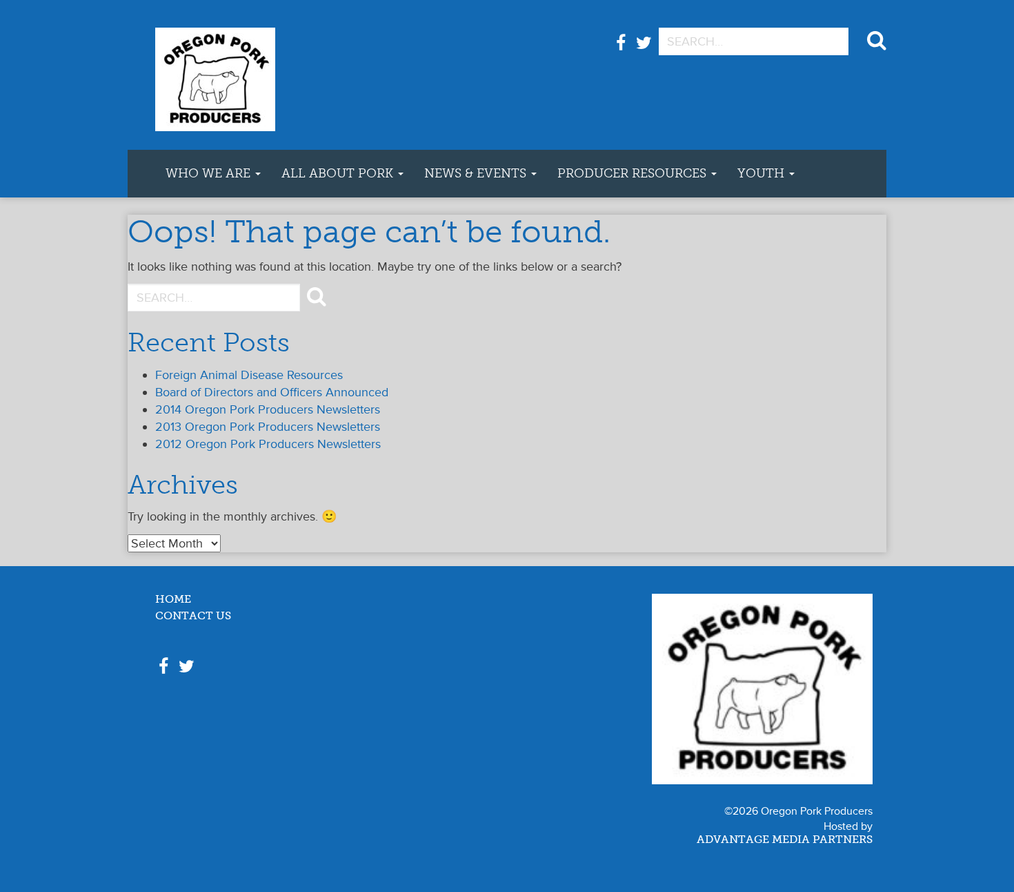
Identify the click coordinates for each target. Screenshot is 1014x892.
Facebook (621, 50)
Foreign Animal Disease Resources (249, 374)
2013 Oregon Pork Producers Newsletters (267, 426)
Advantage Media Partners (785, 840)
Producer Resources (633, 173)
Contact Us (193, 616)
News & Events (477, 173)
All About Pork (339, 173)
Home (173, 599)
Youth (762, 173)
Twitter (644, 50)
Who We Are (210, 173)
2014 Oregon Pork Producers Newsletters (267, 409)
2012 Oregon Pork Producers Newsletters (268, 444)
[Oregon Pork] (262, 75)
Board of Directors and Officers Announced (271, 392)
